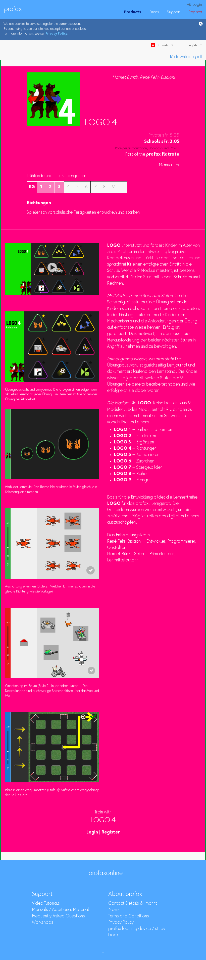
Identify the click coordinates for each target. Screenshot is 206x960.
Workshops (42, 922)
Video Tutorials (46, 903)
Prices (154, 12)
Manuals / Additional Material (60, 910)
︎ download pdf (186, 57)
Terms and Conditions (128, 916)
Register (195, 12)
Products (132, 12)
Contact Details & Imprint (132, 903)
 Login (194, 5)
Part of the (152, 154)
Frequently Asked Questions (58, 916)
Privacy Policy (56, 34)
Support (173, 12)
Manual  (169, 165)
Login (92, 832)
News (114, 910)
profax (13, 9)
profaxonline (105, 873)
